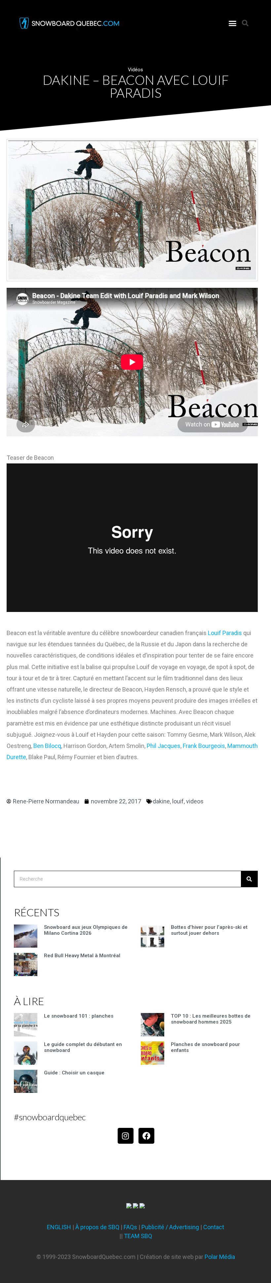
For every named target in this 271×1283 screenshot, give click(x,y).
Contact (213, 1227)
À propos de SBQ (97, 1227)
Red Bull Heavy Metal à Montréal (82, 956)
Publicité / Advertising (170, 1227)
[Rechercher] (249, 879)
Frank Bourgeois (204, 745)
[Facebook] (146, 1136)
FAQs (130, 1227)
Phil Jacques (163, 745)
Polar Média (220, 1256)
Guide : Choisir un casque (74, 1073)
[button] (232, 23)
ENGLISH (59, 1227)
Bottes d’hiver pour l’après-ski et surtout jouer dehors (209, 930)
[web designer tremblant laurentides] (129, 1206)
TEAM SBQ (138, 1235)
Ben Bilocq (47, 745)
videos (195, 801)
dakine (161, 801)
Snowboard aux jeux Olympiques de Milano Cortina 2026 (86, 930)
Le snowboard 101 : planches (78, 1016)
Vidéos (135, 70)
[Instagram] (126, 1136)
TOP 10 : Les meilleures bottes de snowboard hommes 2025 (211, 1019)
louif (178, 801)
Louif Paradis (225, 632)
